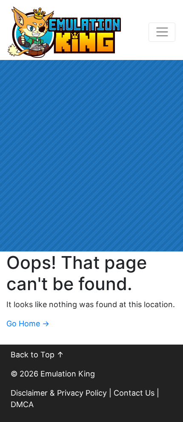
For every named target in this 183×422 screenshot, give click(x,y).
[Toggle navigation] (162, 32)
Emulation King (67, 373)
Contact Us (134, 392)
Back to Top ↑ (37, 354)
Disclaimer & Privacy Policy (59, 392)
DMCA (22, 404)
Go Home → (27, 323)
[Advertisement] (91, 155)
